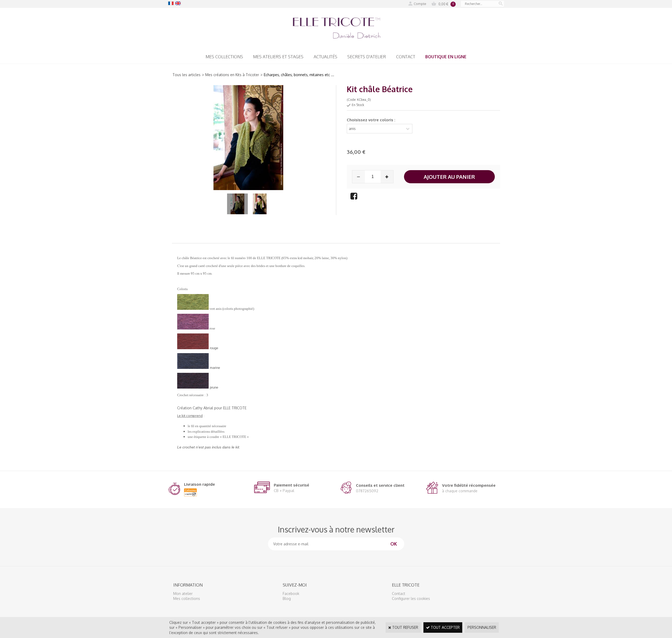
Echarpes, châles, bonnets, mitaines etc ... (299, 74)
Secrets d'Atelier (366, 56)
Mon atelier (183, 593)
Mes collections (224, 56)
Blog (287, 598)
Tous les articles (186, 74)
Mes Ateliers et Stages (278, 56)
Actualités (325, 56)
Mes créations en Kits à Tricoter (232, 74)
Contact (405, 56)
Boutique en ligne (445, 56)
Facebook (291, 593)
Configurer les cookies (411, 598)
